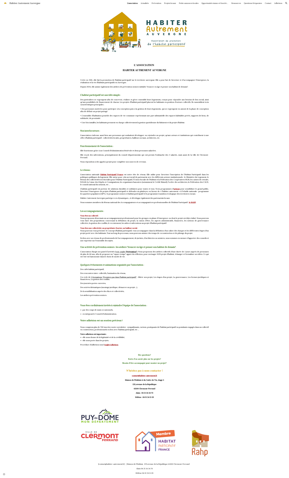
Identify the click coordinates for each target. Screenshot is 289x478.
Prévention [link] (156, 3)
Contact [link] (268, 3)
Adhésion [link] (278, 3)
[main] (144, 66)
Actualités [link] (145, 3)
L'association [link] (132, 3)
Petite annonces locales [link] (188, 3)
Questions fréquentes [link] (253, 3)
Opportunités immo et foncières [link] (214, 3)
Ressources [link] (236, 3)
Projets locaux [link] (170, 3)
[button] (286, 3)
